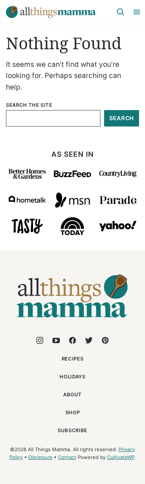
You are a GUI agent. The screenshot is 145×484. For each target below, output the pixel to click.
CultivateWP (121, 457)
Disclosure (40, 457)
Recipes (73, 359)
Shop (72, 412)
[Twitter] (89, 340)
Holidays (72, 377)
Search (121, 118)
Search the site (29, 105)
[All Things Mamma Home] (51, 12)
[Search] (120, 12)
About (72, 394)
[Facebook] (72, 340)
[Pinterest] (105, 340)
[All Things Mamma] (72, 321)
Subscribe (72, 430)
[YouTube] (56, 340)
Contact (67, 457)
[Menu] (137, 12)
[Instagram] (40, 340)
